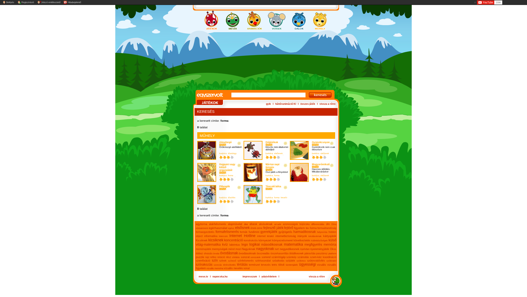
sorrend (266, 257)
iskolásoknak (315, 236)
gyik (268, 104)
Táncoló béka (273, 186)
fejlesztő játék (273, 228)
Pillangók (224, 186)
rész (228, 257)
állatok (253, 224)
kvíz (225, 244)
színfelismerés (246, 260)
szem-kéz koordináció (323, 257)
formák (243, 232)
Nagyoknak (248, 249)
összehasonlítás (279, 253)
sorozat (245, 257)
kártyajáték (329, 236)
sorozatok (256, 257)
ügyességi (307, 264)
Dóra (333, 224)
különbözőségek (319, 240)
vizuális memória (214, 268)
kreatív (284, 197)
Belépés (10, 2)
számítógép (279, 257)
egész (231, 228)
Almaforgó (225, 142)
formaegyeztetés (205, 232)
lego (244, 244)
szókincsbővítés (316, 260)
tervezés (265, 264)
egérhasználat (218, 228)
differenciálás (317, 224)
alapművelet (235, 224)
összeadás (263, 253)
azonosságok (290, 224)
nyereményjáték (319, 249)
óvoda (216, 253)
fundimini (254, 231)
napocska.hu (219, 276)
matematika (293, 244)
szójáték (290, 260)
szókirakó (331, 260)
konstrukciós (251, 240)
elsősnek (278, 153)
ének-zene (256, 228)
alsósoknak (266, 224)
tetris (274, 264)
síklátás (236, 257)
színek (222, 260)
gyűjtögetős (285, 231)
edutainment (202, 228)
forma (230, 175)
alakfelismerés (217, 224)
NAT (277, 249)
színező (232, 260)
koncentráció (233, 240)
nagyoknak (265, 249)
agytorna (201, 224)
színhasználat (263, 260)
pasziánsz (322, 253)
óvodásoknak (247, 253)
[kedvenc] (239, 143)
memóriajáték (203, 249)
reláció (221, 257)
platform (332, 253)
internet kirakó (265, 236)
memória (330, 244)
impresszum (250, 276)
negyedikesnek (289, 249)
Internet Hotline (242, 236)
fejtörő (288, 228)
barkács (223, 153)
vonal (247, 268)
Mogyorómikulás (321, 164)
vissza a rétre (327, 104)
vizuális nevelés (233, 268)
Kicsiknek (202, 240)
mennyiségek (220, 249)
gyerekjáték (268, 231)
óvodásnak (229, 253)
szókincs (301, 260)
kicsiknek (215, 240)
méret (231, 249)
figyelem (299, 228)
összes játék (307, 104)
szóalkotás (278, 260)
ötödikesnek (296, 253)
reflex (213, 257)
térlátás (242, 264)
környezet (265, 240)
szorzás (218, 265)
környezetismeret (282, 240)
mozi (238, 249)
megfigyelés (313, 244)
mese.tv (203, 276)
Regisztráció (27, 2)
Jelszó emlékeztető (51, 2)
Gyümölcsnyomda (322, 142)
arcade (277, 224)
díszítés (231, 197)
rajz (207, 257)
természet (254, 264)
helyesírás (322, 232)
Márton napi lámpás (272, 166)
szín (215, 260)
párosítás (310, 253)
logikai (254, 244)
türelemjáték (292, 265)
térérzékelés (229, 265)
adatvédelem (269, 276)
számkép (291, 257)
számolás (303, 257)
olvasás (208, 253)
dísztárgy (232, 153)
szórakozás (204, 264)
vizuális (321, 264)
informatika (210, 236)
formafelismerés (227, 231)
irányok (302, 236)
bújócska (305, 224)
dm (328, 224)
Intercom (223, 236)
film (307, 228)
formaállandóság (326, 228)
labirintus (234, 244)
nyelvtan (305, 249)
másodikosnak (271, 244)
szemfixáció (203, 260)
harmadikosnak (304, 231)
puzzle (200, 257)
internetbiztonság (285, 236)
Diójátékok (272, 142)
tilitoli (281, 264)
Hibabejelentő (74, 2)
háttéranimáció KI (285, 104)
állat (246, 224)
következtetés (302, 240)
